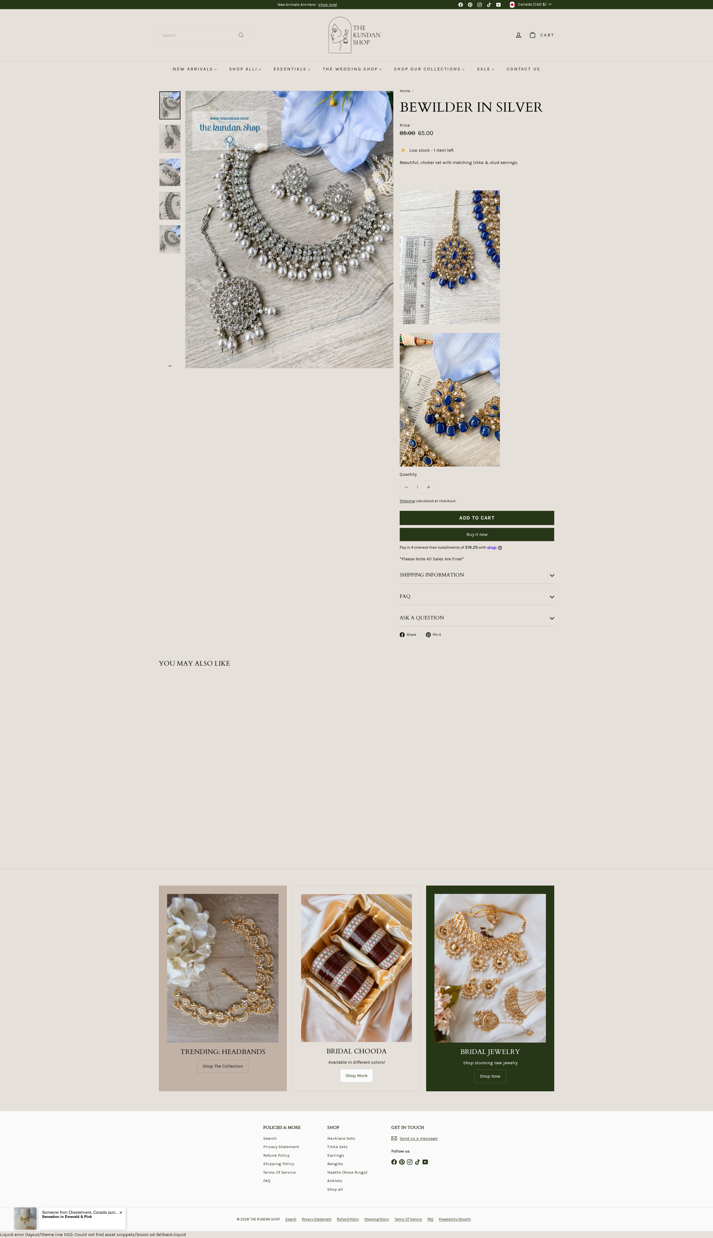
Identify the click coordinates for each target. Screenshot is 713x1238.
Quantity (408, 474)
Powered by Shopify (455, 1219)
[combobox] (203, 35)
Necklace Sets (341, 1138)
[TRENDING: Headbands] (223, 968)
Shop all (335, 1189)
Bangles (335, 1163)
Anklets (334, 1180)
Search (270, 1138)
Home (405, 91)
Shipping (407, 501)
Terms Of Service (279, 1172)
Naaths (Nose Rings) (347, 1172)
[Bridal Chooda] (356, 968)
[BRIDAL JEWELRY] (490, 968)
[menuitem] (195, 69)
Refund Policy (276, 1155)
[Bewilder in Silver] (189, 739)
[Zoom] (289, 229)
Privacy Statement (281, 1146)
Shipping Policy (278, 1163)
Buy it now (477, 534)
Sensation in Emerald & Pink (67, 1216)
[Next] (170, 364)
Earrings (335, 1155)
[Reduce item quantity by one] (406, 487)
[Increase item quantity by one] (428, 487)
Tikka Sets (337, 1146)
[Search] (241, 35)
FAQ (266, 1180)
